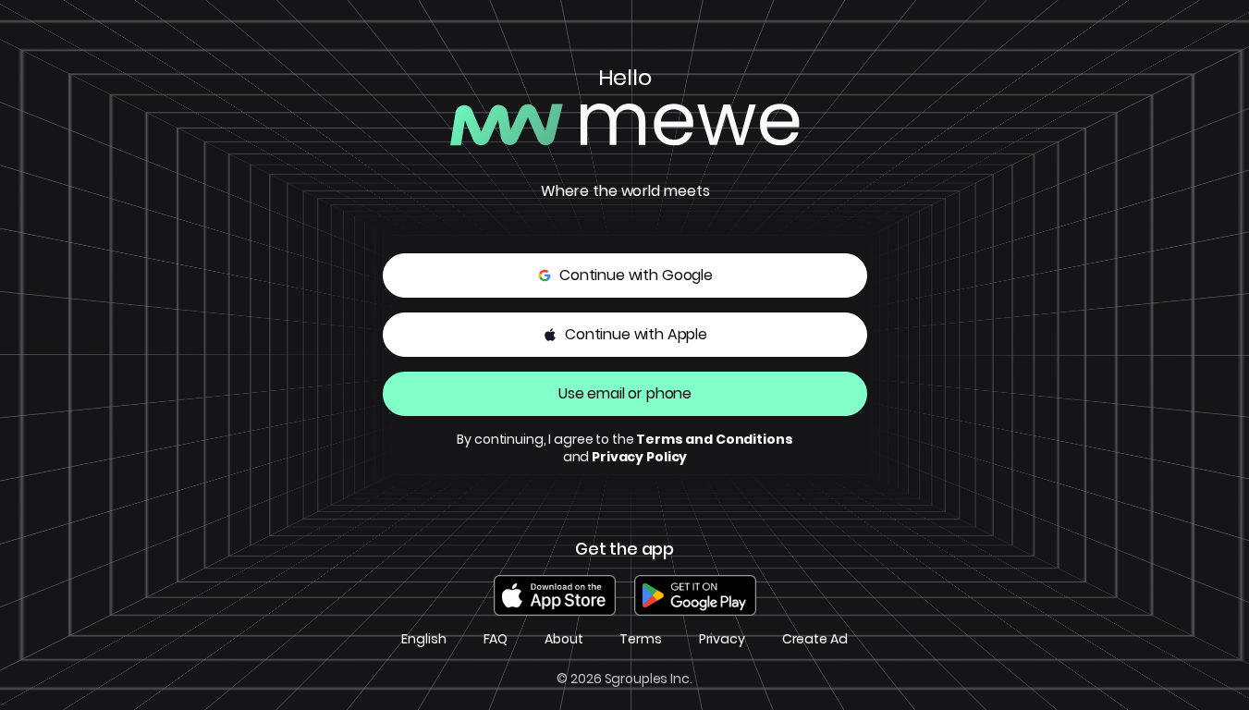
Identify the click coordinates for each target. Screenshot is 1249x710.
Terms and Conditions (714, 439)
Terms (640, 639)
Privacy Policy (639, 456)
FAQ (496, 639)
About (563, 639)
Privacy (722, 639)
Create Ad (815, 639)
